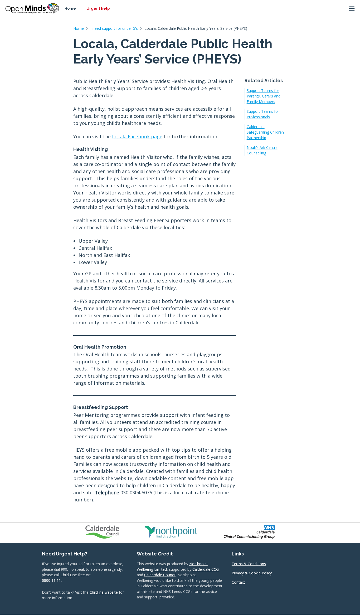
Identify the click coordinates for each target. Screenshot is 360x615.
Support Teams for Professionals (263, 114)
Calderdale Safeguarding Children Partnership (265, 132)
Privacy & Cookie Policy (252, 572)
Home (70, 8)
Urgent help (98, 8)
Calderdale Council (160, 574)
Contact (238, 582)
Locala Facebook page (137, 136)
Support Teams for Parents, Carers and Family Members (263, 96)
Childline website (104, 592)
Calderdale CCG (205, 569)
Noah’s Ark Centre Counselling (262, 150)
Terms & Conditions (249, 563)
